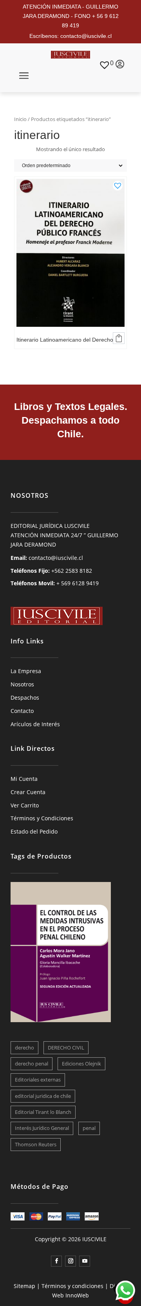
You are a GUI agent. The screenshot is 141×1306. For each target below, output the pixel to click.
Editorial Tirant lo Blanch (43, 1111)
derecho (24, 1047)
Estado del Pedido (34, 831)
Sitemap (24, 1286)
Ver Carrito (25, 805)
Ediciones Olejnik (81, 1063)
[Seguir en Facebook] (56, 1261)
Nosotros (22, 684)
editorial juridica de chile (43, 1095)
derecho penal (31, 1063)
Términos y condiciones (72, 1286)
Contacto (22, 710)
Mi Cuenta (24, 778)
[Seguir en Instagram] (70, 1261)
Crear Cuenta (28, 792)
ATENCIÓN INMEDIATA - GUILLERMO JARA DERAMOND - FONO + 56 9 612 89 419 (71, 16)
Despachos (25, 697)
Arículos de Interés (35, 724)
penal (89, 1127)
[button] (117, 184)
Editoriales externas (38, 1079)
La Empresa (26, 671)
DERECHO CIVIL (66, 1047)
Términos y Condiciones (42, 818)
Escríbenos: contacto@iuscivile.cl (70, 36)
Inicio (20, 119)
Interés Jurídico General (42, 1127)
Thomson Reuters (35, 1144)
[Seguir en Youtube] (84, 1261)
